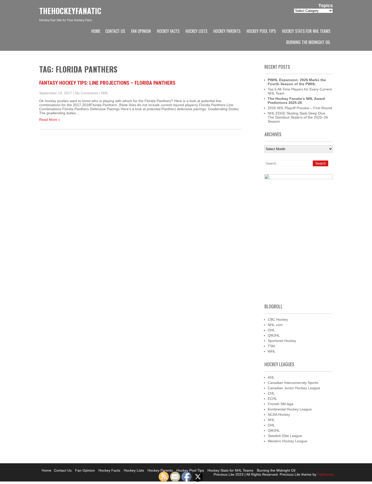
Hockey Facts (168, 31)
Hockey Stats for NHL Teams (306, 31)
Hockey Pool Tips (261, 31)
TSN (271, 346)
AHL (271, 377)
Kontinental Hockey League (290, 409)
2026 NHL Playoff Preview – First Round (300, 108)
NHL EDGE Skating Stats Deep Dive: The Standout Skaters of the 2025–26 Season (298, 117)
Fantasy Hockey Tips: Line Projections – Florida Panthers (107, 83)
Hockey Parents (226, 31)
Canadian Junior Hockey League (294, 388)
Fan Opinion (141, 31)
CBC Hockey (278, 319)
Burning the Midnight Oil (308, 42)
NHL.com (275, 325)
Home (95, 31)
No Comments (86, 93)
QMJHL (274, 335)
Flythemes (325, 474)
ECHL (272, 399)
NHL (104, 93)
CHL (271, 393)
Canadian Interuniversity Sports (293, 383)
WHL (272, 351)
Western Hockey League (287, 441)
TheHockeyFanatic (70, 10)
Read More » (49, 120)
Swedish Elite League (285, 436)
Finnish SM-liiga (280, 404)
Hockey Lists (196, 31)
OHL (271, 330)
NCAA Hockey (279, 414)
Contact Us (115, 31)
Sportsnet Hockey (282, 341)
